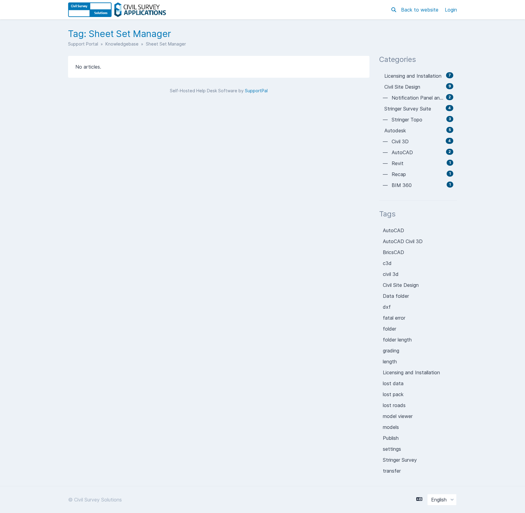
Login (451, 10)
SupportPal (256, 90)
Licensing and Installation (411, 372)
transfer (392, 471)
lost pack (393, 394)
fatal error (394, 318)
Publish (391, 438)
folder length (397, 340)
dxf (387, 307)
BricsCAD (393, 252)
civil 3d (391, 274)
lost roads (394, 405)
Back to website (420, 10)
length (390, 361)
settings (392, 449)
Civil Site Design (401, 285)
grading (391, 351)
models (391, 427)
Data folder (396, 296)
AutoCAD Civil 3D (403, 241)
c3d (387, 263)
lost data (393, 383)
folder (389, 329)
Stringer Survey (400, 460)
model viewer (398, 416)
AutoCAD (393, 230)
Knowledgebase (122, 43)
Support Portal (83, 43)
